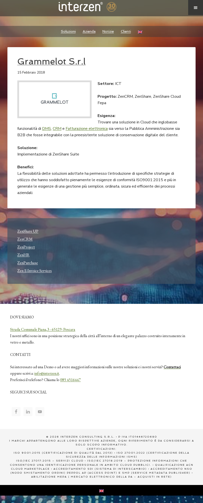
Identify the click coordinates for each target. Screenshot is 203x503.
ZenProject (26, 247)
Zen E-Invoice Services (34, 270)
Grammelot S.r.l (51, 61)
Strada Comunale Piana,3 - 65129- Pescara (42, 329)
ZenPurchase (27, 262)
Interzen (94, 7)
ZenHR (23, 254)
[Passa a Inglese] (140, 31)
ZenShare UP (27, 231)
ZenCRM (25, 239)
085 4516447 (70, 379)
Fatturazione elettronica (87, 128)
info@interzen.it (46, 373)
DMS (46, 128)
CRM (57, 128)
